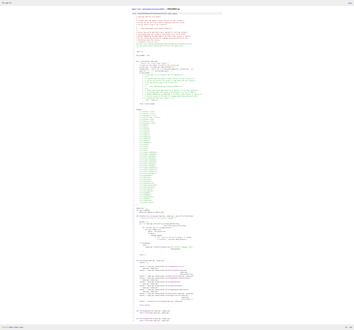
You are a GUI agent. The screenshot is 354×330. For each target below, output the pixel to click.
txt (346, 327)
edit (174, 13)
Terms (21, 327)
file (169, 13)
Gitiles (11, 327)
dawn (134, 9)
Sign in (350, 3)
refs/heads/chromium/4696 (153, 9)
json (350, 327)
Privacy (16, 327)
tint (139, 9)
